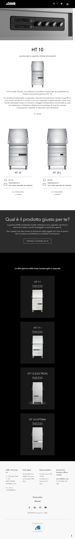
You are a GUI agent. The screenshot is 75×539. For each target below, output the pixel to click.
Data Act (37, 501)
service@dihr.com (62, 479)
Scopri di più (37, 286)
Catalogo (38, 114)
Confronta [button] (19, 194)
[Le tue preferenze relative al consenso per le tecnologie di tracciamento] (71, 535)
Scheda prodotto (19, 192)
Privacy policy (37, 497)
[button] (61, 3)
